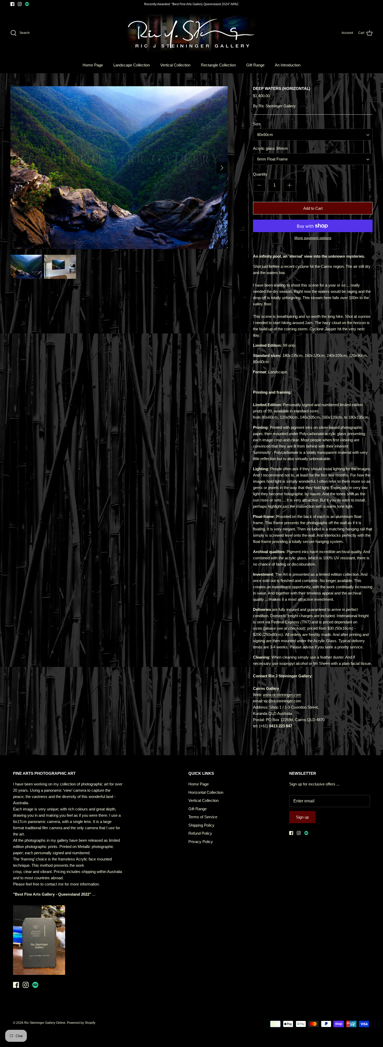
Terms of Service (202, 817)
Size (257, 124)
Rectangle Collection (218, 65)
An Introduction (287, 65)
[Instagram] (20, 4)
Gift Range (255, 65)
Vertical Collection (175, 65)
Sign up (302, 817)
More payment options (312, 238)
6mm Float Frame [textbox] (272, 159)
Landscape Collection (131, 65)
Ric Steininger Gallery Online (44, 1023)
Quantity (260, 174)
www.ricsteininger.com (282, 694)
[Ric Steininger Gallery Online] (191, 33)
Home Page (93, 65)
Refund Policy (200, 833)
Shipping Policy (201, 825)
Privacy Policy (200, 841)
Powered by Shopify (81, 1023)
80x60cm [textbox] (265, 134)
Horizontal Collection (205, 792)
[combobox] (313, 134)
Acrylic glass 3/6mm (270, 148)
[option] (119, 167)
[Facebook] (12, 4)
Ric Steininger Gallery (277, 106)
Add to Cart (313, 208)
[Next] (222, 168)
